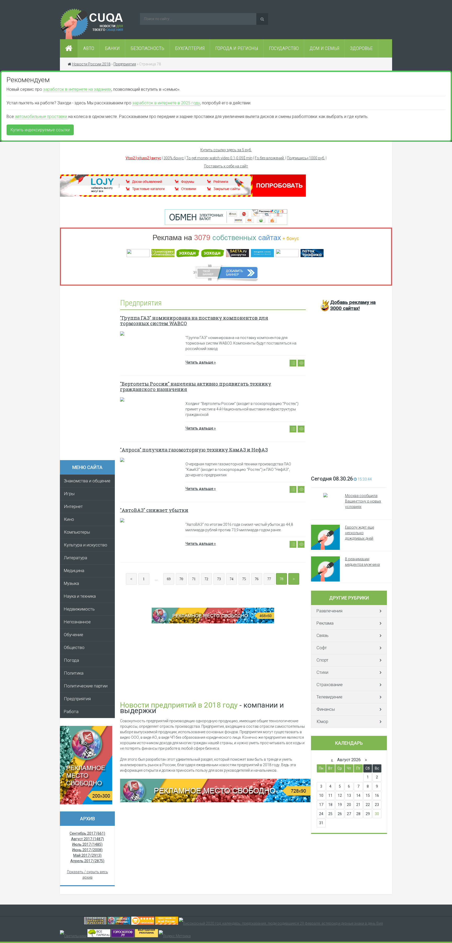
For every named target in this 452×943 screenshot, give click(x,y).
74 (231, 579)
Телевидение (329, 696)
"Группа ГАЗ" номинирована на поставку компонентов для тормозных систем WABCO (194, 320)
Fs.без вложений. (270, 158)
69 (169, 579)
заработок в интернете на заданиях (77, 89)
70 (181, 579)
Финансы (326, 709)
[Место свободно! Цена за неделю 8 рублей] (86, 803)
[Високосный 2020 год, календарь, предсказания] (281, 923)
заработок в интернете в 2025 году (166, 102)
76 (256, 579)
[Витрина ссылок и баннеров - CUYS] (119, 923)
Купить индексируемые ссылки (40, 129)
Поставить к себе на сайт (226, 166)
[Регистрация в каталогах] (183, 195)
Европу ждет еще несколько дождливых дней (359, 532)
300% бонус (173, 158)
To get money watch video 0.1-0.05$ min (219, 158)
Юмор (322, 721)
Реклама (325, 623)
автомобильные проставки (41, 116)
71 (194, 579)
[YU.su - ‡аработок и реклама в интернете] (146, 936)
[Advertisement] (90, 374)
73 (219, 579)
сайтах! (353, 305)
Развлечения (329, 610)
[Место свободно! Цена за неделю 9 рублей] (213, 622)
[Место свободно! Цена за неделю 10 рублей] (215, 801)
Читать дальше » (200, 362)
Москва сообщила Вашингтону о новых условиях (363, 501)
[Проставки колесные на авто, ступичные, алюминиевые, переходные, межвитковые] (166, 923)
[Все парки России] (98, 936)
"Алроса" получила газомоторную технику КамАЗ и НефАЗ (194, 450)
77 (269, 579)
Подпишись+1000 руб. (306, 158)
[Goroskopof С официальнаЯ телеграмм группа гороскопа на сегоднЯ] (122, 936)
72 (206, 579)
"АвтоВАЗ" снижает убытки (154, 510)
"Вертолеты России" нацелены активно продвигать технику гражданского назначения (195, 386)
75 (244, 579)
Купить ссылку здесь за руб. (226, 150)
